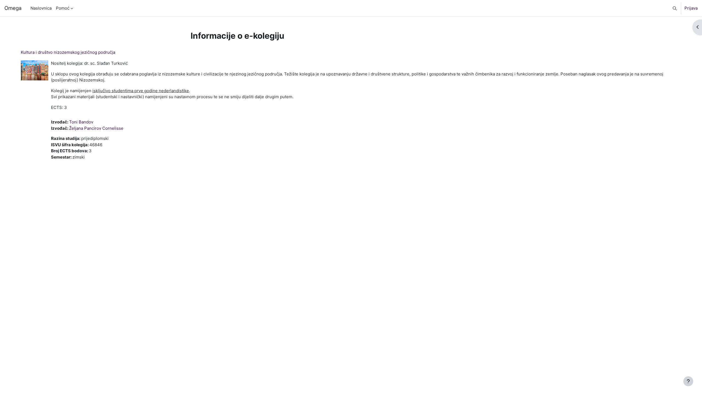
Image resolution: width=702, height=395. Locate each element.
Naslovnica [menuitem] (41, 8)
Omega (13, 8)
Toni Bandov (81, 122)
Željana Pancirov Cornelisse (96, 128)
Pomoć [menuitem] (62, 8)
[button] (675, 8)
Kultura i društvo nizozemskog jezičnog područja (68, 52)
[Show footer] (688, 381)
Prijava (691, 8)
